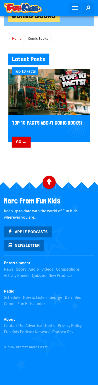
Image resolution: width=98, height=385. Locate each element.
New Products (60, 275)
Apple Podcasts (31, 232)
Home (16, 38)
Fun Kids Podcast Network (27, 332)
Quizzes (39, 275)
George (55, 297)
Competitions (68, 269)
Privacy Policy (70, 326)
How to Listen (35, 297)
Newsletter (27, 245)
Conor (9, 304)
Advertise (33, 326)
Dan (68, 297)
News (8, 269)
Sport (21, 269)
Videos (47, 269)
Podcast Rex (62, 332)
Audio (33, 269)
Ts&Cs (49, 326)
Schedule (12, 297)
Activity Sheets (16, 275)
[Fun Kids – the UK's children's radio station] (24, 8)
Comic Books (38, 38)
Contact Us (13, 326)
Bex (77, 297)
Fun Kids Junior (31, 304)
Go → (21, 142)
